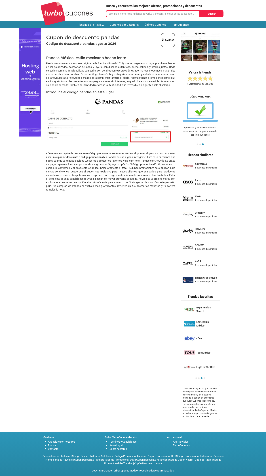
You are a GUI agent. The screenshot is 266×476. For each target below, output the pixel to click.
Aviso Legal (116, 445)
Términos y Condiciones (122, 441)
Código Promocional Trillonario (194, 456)
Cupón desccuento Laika (56, 456)
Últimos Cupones (155, 24)
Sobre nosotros (118, 449)
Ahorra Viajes (180, 441)
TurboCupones (181, 445)
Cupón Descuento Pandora (89, 459)
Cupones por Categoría (124, 24)
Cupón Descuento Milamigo (152, 459)
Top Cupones (180, 24)
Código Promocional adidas (130, 456)
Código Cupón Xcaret (181, 459)
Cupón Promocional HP (161, 456)
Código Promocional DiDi (120, 459)
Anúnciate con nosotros (61, 441)
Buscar (212, 13)
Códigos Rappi (203, 459)
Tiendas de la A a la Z (90, 24)
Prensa (52, 445)
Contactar (53, 449)
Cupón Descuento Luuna (148, 463)
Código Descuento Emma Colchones (92, 456)
